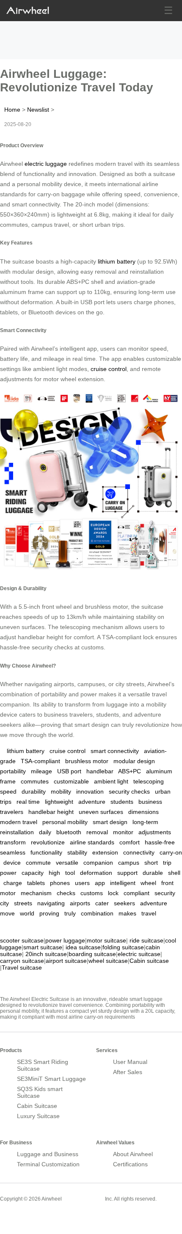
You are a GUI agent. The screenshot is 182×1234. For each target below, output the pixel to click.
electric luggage (46, 163)
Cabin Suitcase (37, 1105)
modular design (134, 761)
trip (167, 862)
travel (148, 913)
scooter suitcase (22, 940)
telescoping (148, 781)
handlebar (99, 771)
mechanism (36, 893)
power (8, 872)
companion (98, 862)
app (100, 882)
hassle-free (160, 842)
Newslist (38, 109)
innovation (90, 791)
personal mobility (65, 822)
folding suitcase (123, 947)
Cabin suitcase (149, 960)
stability (77, 852)
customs (91, 893)
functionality (46, 852)
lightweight (59, 801)
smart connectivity (115, 751)
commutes (35, 781)
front (167, 882)
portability (13, 771)
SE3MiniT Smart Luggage (51, 1078)
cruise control (109, 369)
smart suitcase (42, 947)
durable (153, 872)
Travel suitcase (22, 967)
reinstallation (17, 832)
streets (23, 903)
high (54, 872)
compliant (136, 893)
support (127, 872)
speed (8, 791)
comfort (129, 842)
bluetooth (68, 832)
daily (45, 832)
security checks (129, 791)
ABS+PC (129, 771)
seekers (124, 903)
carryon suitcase (22, 960)
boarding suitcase (92, 954)
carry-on (171, 852)
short (151, 862)
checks (66, 893)
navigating (51, 903)
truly (70, 913)
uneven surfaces (101, 811)
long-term (145, 822)
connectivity (138, 852)
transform (13, 842)
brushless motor (86, 761)
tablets (36, 882)
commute (38, 862)
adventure (91, 801)
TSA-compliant (40, 761)
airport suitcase (66, 960)
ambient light (111, 781)
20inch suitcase (46, 954)
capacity (33, 872)
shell (174, 872)
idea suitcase (83, 947)
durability (34, 791)
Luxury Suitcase (38, 1116)
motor (8, 893)
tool (70, 872)
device (12, 862)
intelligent (122, 882)
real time (28, 801)
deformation (96, 872)
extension (105, 852)
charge (12, 882)
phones (60, 882)
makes (127, 913)
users (82, 882)
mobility (61, 791)
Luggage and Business (47, 1154)
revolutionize (48, 842)
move (7, 913)
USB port (69, 771)
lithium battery (116, 261)
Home (12, 109)
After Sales (127, 1072)
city (4, 903)
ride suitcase (146, 940)
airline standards (92, 842)
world (27, 913)
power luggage (65, 940)
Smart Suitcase (83, 1198)
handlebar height (51, 811)
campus (128, 862)
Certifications (130, 1164)
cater (102, 903)
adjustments (154, 832)
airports (80, 903)
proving (49, 913)
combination (97, 913)
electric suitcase (139, 954)
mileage (41, 771)
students (121, 801)
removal (97, 832)
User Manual (130, 1061)
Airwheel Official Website (33, 1217)
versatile (67, 862)
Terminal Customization (48, 1164)
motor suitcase (106, 940)
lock (113, 893)
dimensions (143, 811)
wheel (148, 882)
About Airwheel (133, 1154)
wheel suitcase (108, 960)
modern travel (18, 822)
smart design (110, 822)
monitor (123, 832)
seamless (12, 852)
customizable (71, 781)
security (164, 893)
